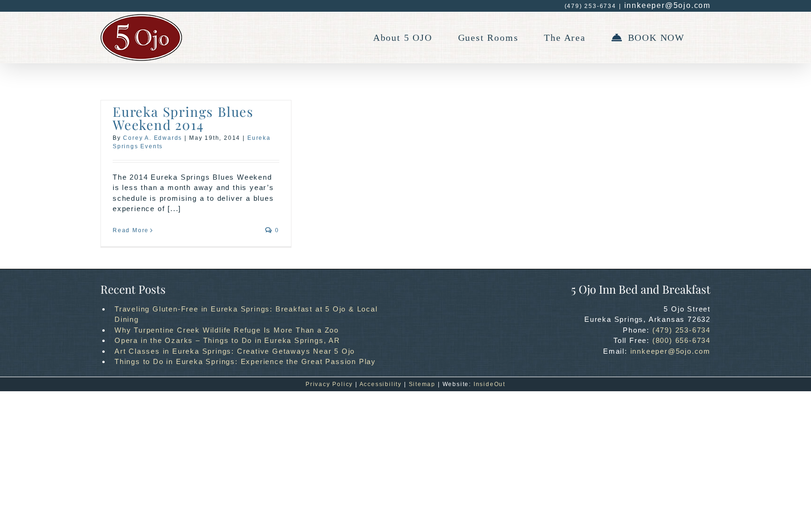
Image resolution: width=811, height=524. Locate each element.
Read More (131, 230)
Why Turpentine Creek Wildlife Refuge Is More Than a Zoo (227, 330)
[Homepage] (141, 37)
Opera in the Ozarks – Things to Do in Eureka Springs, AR (227, 340)
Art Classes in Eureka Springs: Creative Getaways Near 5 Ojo (235, 351)
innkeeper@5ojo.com (667, 5)
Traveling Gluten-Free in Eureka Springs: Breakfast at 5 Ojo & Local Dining (246, 314)
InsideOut (489, 384)
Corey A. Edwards (152, 138)
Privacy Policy (329, 384)
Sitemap (422, 384)
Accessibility (381, 384)
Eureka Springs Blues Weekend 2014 (183, 118)
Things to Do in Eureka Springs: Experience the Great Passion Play (245, 361)
